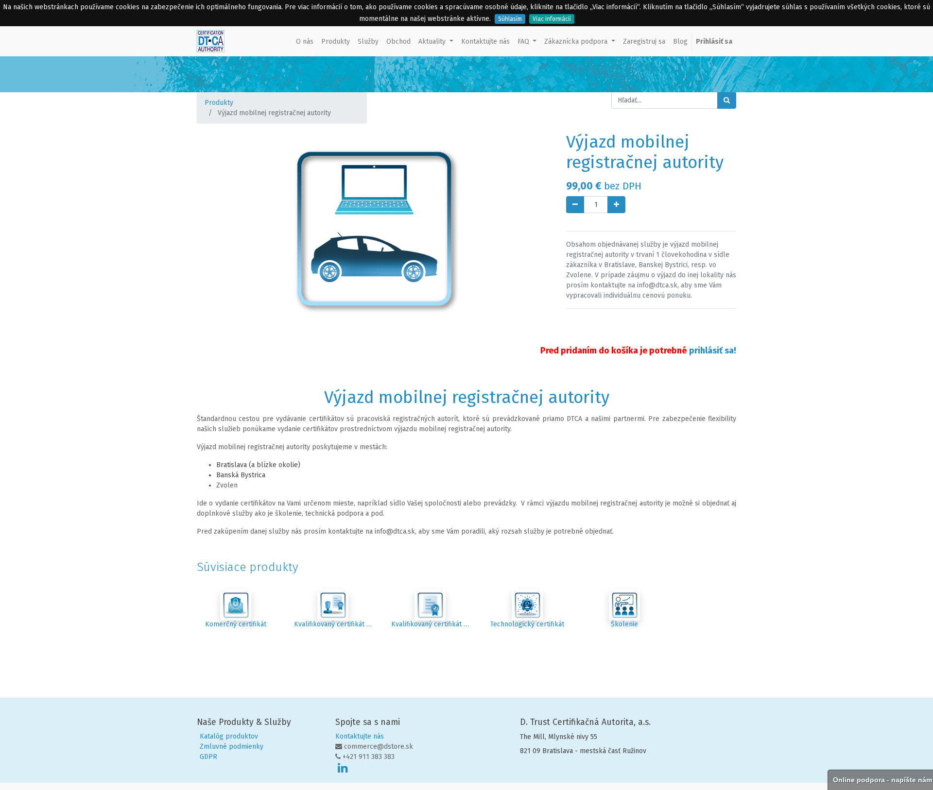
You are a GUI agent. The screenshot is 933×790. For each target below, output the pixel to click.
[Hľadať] (726, 100)
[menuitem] (304, 41)
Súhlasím (510, 19)
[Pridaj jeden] (616, 204)
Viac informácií (552, 19)
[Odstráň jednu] (575, 204)
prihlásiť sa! (712, 350)
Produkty (219, 103)
